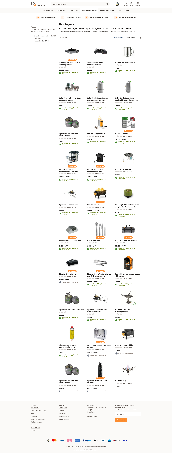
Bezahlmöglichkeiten (38, 419)
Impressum (35, 408)
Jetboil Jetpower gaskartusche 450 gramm (127, 275)
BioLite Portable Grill (123, 169)
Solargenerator (64, 416)
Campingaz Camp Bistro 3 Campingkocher (69, 63)
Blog (127, 11)
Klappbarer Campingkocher (70, 240)
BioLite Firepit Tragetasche (126, 240)
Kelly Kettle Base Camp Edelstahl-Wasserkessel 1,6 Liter (126, 99)
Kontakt (33, 431)
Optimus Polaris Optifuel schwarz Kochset (97, 311)
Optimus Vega (121, 381)
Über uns (34, 425)
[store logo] (38, 4)
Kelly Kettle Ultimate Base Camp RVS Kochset (70, 99)
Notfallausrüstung (88, 11)
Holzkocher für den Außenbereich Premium (68, 170)
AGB (32, 413)
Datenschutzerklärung (38, 411)
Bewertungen (35, 428)
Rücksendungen (36, 422)
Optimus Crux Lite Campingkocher (122, 311)
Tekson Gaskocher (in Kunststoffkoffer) (95, 63)
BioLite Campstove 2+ (96, 134)
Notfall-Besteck (93, 240)
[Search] (108, 4)
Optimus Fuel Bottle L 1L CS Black (97, 382)
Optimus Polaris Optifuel (69, 205)
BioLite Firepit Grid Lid (68, 274)
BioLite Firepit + (93, 205)
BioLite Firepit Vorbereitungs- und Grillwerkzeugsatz (99, 275)
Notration (74, 11)
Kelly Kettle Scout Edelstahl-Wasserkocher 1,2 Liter (98, 99)
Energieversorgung (107, 11)
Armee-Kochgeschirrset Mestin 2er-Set (99, 346)
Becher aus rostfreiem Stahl (126, 62)
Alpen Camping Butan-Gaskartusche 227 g (68, 346)
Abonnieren (121, 420)
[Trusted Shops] (117, 4)
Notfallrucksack (64, 419)
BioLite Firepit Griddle (124, 345)
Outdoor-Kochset (122, 134)
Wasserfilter (63, 413)
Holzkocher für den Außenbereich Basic (95, 170)
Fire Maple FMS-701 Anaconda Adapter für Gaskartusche (127, 206)
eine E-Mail (45, 41)
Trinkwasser (61, 11)
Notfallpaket (48, 11)
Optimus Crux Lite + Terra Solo (71, 310)
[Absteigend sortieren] (140, 38)
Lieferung (34, 416)
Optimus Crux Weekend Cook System (68, 135)
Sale (120, 11)
